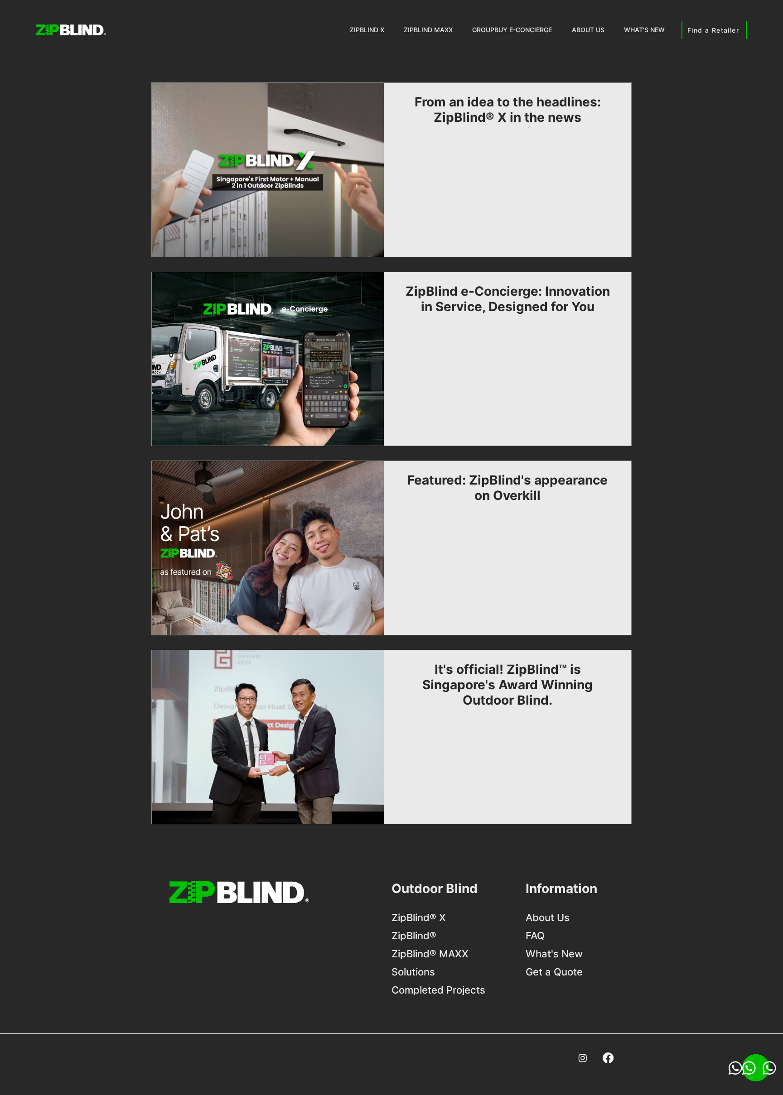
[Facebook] (608, 1057)
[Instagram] (582, 1057)
